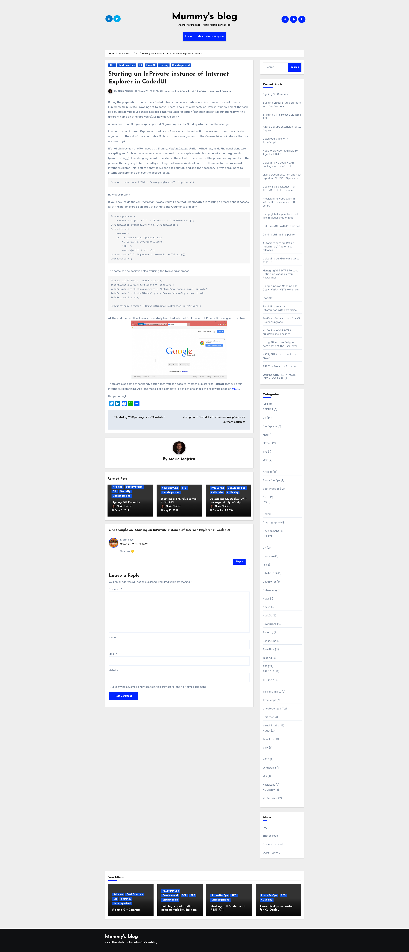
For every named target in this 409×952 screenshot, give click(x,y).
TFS (184, 488)
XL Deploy (232, 492)
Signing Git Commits (126, 502)
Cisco (266, 497)
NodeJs (267, 615)
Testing (163, 65)
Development (271, 531)
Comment (115, 589)
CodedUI (150, 65)
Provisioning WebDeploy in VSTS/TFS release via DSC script (279, 202)
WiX (265, 776)
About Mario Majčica (210, 36)
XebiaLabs (217, 492)
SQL (265, 536)
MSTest (267, 443)
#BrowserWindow (169, 91)
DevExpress (270, 426)
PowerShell (270, 624)
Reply (239, 561)
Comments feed (273, 844)
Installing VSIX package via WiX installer (140, 417)
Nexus (266, 607)
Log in (266, 827)
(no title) (268, 298)
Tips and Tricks (272, 691)
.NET (112, 65)
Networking (270, 590)
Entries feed (270, 835)
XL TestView (270, 798)
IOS (265, 502)
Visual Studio (271, 725)
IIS (264, 564)
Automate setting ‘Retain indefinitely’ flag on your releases (278, 247)
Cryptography (271, 522)
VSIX (265, 747)
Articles (117, 487)
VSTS (266, 759)
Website (113, 670)
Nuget (266, 730)
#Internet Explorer (220, 91)
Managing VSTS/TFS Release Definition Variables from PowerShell (280, 274)
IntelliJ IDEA (270, 573)
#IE (194, 91)
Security (125, 491)
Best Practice (127, 65)
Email (113, 653)
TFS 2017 (268, 680)
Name (113, 637)
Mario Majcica (125, 91)
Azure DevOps (170, 488)
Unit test (268, 717)
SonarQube (269, 641)
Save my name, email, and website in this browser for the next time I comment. (159, 686)
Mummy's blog (204, 17)
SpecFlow (269, 649)
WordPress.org (272, 852)
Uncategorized (181, 65)
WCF (265, 460)
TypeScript (217, 488)
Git (114, 491)
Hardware (269, 556)
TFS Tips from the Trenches (280, 366)
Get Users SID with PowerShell (281, 226)
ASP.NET (268, 409)
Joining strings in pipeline (279, 234)
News (266, 598)
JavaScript (269, 581)
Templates (269, 739)
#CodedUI (185, 91)
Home (189, 36)
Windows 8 (269, 767)
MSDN (235, 388)
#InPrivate (203, 91)
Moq (265, 434)
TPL (265, 451)
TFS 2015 (268, 671)
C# (140, 65)
